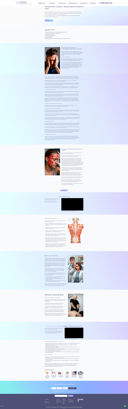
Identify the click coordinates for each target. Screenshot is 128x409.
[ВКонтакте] (1, 406)
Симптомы (62, 3)
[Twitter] (3, 406)
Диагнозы (42, 3)
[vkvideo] (81, 399)
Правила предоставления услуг (71, 399)
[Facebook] (0, 406)
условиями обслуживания (61, 391)
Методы (52, 3)
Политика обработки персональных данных (71, 401)
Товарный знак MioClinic (71, 402)
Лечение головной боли (48, 37)
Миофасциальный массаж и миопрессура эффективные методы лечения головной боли (57, 38)
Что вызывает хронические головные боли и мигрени (52, 33)
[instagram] (78, 399)
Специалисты (73, 3)
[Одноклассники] (2, 406)
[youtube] (79, 399)
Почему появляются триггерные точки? (50, 35)
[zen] (82, 399)
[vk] (78, 401)
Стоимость (83, 3)
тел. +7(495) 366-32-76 (47, 402)
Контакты (93, 3)
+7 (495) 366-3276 (105, 3)
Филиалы (45, 401)
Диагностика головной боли (49, 36)
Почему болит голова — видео (49, 34)
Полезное (64, 402)
